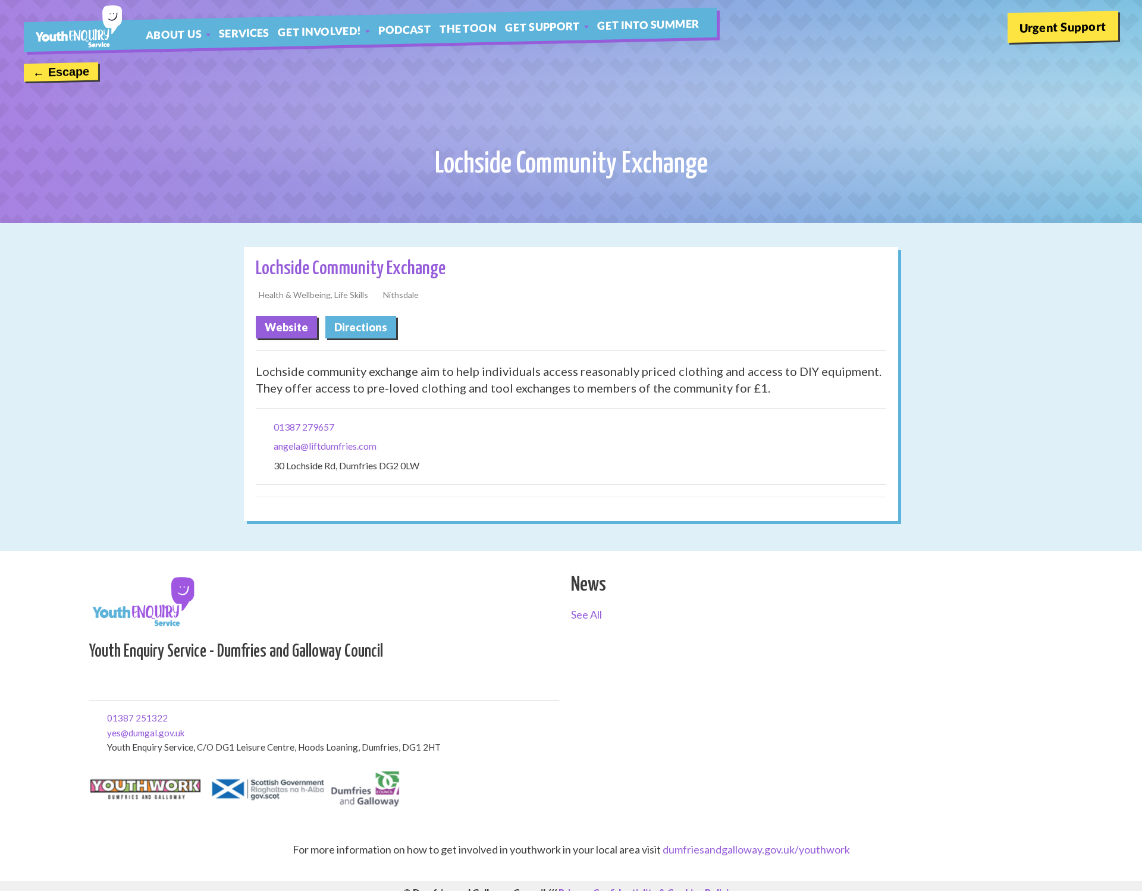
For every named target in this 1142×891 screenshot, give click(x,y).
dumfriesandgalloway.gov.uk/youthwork (756, 849)
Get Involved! (320, 31)
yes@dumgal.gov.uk (111, 731)
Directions (360, 327)
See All (586, 614)
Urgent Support (1062, 26)
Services (244, 33)
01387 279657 (304, 426)
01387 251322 (111, 717)
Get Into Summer (648, 24)
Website (286, 327)
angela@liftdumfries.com (325, 445)
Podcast (404, 29)
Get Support (542, 26)
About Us (174, 34)
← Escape (61, 72)
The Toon (468, 28)
